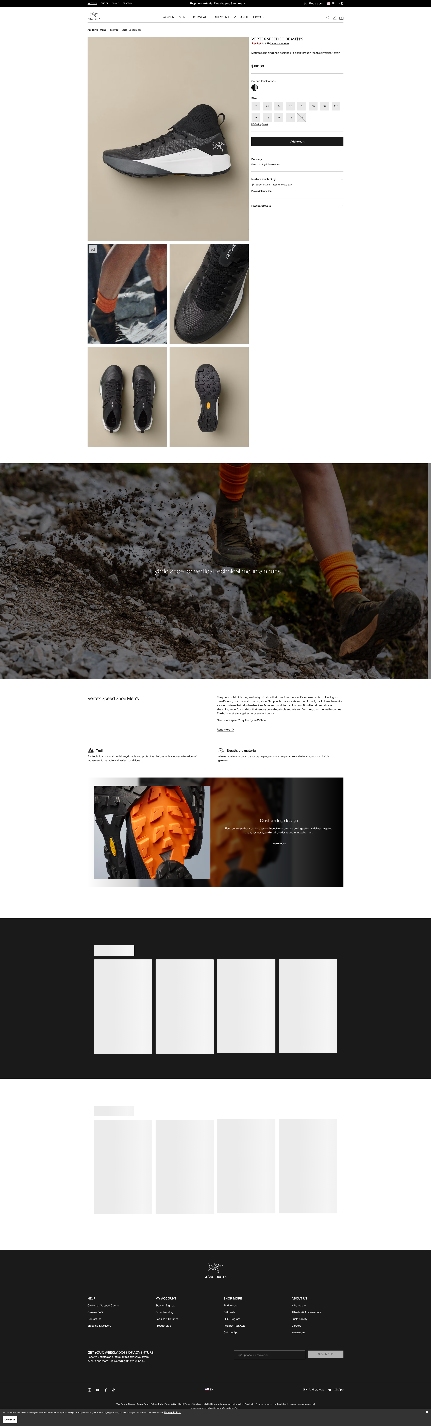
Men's (103, 29)
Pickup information (261, 191)
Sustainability (299, 1319)
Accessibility (204, 1404)
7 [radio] (256, 106)
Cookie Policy (143, 1404)
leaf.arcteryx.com (306, 1404)
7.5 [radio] (267, 106)
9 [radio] (301, 106)
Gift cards (229, 1312)
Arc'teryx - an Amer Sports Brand (225, 1408)
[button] (168, 139)
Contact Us (94, 1319)
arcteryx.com (271, 1404)
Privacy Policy (157, 1404)
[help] (341, 3)
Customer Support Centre (103, 1305)
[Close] (427, 1412)
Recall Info (249, 1404)
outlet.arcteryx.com (287, 1404)
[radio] (254, 87)
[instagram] (90, 1391)
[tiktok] (113, 1390)
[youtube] (98, 1391)
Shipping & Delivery (99, 1326)
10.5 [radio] (336, 106)
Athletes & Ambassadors (306, 1312)
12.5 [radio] (290, 117)
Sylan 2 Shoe (258, 720)
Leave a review (279, 43)
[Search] (328, 18)
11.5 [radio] (267, 117)
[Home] (94, 16)
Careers (296, 1326)
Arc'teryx (93, 29)
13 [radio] (302, 117)
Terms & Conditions (174, 1404)
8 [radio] (278, 106)
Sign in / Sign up (165, 1305)
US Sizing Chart (259, 124)
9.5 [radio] (313, 106)
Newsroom (298, 1332)
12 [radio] (279, 117)
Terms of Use (191, 1404)
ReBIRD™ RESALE (234, 1326)
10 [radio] (324, 106)
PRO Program (232, 1319)
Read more (223, 729)
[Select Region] (329, 3)
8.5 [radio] (290, 106)
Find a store (231, 1305)
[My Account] (335, 18)
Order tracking (164, 1312)
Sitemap (259, 1404)
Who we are (299, 1305)
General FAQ (95, 1312)
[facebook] (106, 1391)
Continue (10, 1419)
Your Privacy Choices (125, 1404)
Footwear (114, 29)
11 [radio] (256, 117)
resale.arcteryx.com (200, 1408)
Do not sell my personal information (227, 1404)
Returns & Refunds (167, 1319)
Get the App (231, 1332)
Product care (163, 1326)
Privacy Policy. (172, 1412)
